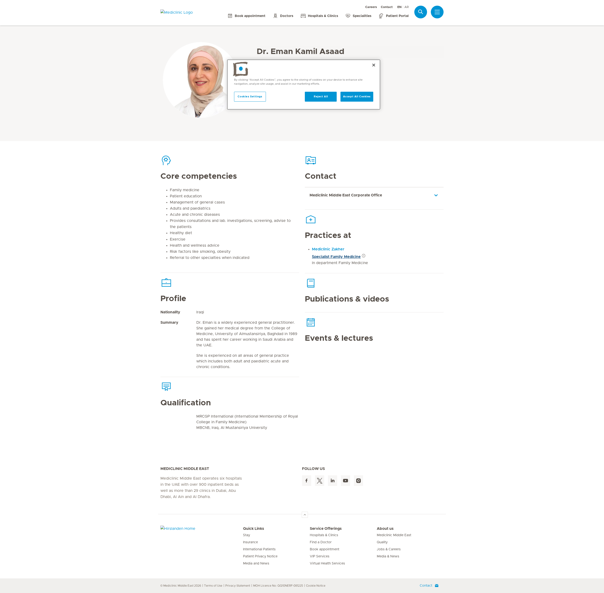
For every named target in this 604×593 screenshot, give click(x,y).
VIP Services (319, 556)
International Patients (259, 549)
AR (406, 7)
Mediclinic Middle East (394, 535)
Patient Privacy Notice (260, 556)
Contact (387, 7)
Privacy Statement (237, 585)
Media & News (388, 556)
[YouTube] (345, 480)
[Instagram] (358, 480)
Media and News (256, 563)
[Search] (421, 12)
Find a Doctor (320, 542)
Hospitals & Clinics (324, 535)
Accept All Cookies (357, 96)
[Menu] (437, 12)
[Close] (374, 65)
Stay (246, 535)
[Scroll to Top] (305, 515)
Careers (371, 7)
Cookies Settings (250, 96)
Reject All (321, 96)
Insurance (250, 542)
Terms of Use (213, 585)
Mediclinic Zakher (328, 249)
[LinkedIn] (332, 480)
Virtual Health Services (327, 563)
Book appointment (324, 549)
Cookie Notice (315, 585)
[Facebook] (306, 480)
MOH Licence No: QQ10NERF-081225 (278, 585)
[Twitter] (319, 480)
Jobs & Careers (389, 549)
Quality (382, 542)
